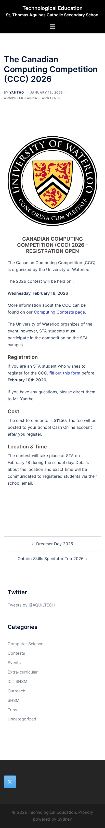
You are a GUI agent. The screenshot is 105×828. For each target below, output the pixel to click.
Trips (12, 709)
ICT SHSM (17, 681)
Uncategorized (22, 718)
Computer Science (22, 98)
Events (14, 662)
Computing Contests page (59, 312)
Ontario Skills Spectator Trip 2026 (51, 558)
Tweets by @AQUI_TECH (31, 604)
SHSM (13, 700)
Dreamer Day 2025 (54, 543)
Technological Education (52, 8)
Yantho (16, 92)
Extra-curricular (23, 672)
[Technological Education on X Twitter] (10, 781)
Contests (51, 98)
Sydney (65, 819)
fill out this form (64, 373)
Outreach (16, 690)
